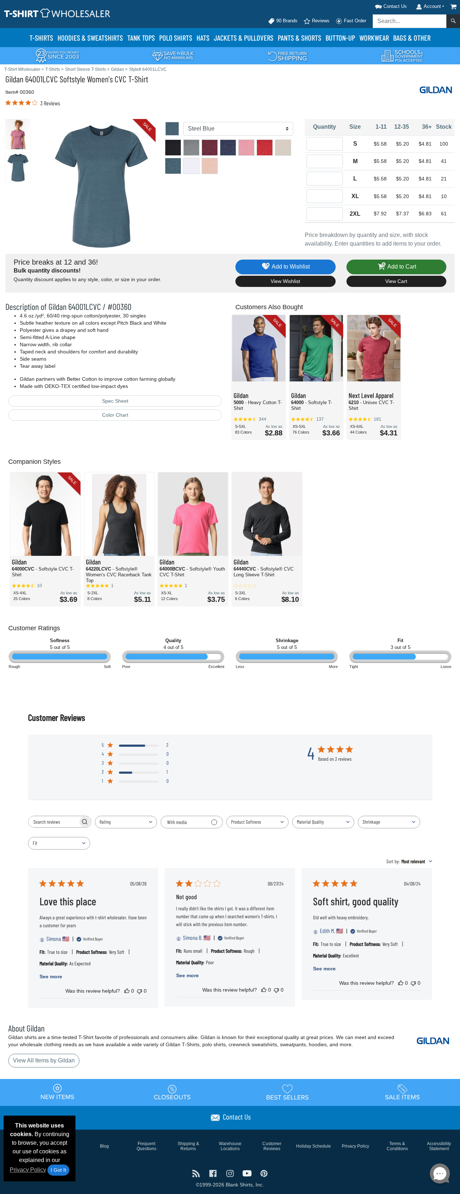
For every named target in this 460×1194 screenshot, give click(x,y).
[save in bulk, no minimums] (172, 55)
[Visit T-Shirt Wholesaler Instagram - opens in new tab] (230, 1173)
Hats (203, 37)
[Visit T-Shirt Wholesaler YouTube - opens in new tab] (247, 1173)
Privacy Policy (28, 1170)
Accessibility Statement (439, 1146)
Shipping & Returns (188, 1146)
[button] (381, 5)
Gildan (14, 79)
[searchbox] (53, 821)
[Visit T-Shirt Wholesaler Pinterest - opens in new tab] (264, 1173)
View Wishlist (285, 281)
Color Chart (115, 415)
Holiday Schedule (313, 1146)
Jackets (243, 37)
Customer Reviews (271, 1146)
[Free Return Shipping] (287, 55)
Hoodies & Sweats (90, 37)
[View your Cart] (453, 6)
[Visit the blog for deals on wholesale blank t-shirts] (196, 1173)
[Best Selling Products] (287, 1092)
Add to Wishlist (290, 267)
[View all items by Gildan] (437, 89)
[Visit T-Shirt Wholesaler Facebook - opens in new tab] (213, 1173)
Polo (175, 37)
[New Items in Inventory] (57, 1092)
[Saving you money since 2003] (57, 55)
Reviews (320, 20)
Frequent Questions (146, 1146)
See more (51, 976)
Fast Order (354, 20)
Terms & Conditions (397, 1146)
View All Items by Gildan (44, 1060)
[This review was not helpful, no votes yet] (139, 990)
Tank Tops (141, 37)
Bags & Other (412, 37)
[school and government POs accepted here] (402, 56)
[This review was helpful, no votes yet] (126, 990)
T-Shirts (41, 37)
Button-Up (340, 37)
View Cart (396, 281)
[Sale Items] (402, 1092)
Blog (104, 1146)
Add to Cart (401, 267)
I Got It (58, 1170)
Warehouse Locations (230, 1146)
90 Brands (286, 20)
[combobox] (126, 822)
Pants (299, 37)
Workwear (374, 37)
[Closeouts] (172, 1092)
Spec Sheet (115, 401)
